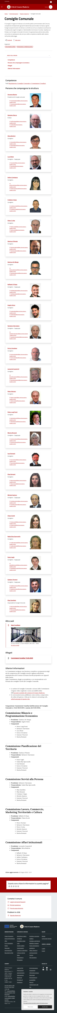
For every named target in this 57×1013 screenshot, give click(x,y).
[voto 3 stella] (14, 886)
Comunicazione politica (10, 46)
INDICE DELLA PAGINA (12, 55)
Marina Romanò (12, 433)
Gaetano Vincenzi (12, 580)
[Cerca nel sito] (50, 7)
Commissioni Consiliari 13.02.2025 (22, 658)
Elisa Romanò (11, 474)
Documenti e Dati (9, 953)
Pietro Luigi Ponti (12, 412)
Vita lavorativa (33, 957)
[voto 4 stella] (16, 886)
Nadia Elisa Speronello (14, 537)
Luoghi (43, 948)
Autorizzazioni (20, 948)
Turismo (31, 955)
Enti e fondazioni (9, 943)
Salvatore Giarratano (13, 326)
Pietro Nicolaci (12, 391)
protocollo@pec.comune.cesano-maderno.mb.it (10, 992)
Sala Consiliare (15, 625)
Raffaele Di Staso (12, 284)
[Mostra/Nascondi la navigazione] (2, 7)
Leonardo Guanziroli (13, 369)
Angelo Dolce (11, 305)
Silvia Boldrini (11, 136)
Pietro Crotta (11, 221)
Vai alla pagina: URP (9, 985)
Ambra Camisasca (13, 177)
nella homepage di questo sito (20, 699)
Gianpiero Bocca (12, 115)
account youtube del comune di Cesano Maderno (29, 693)
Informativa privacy (34, 973)
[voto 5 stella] (18, 886)
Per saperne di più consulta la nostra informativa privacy (35, 1003)
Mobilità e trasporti (34, 943)
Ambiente (19, 939)
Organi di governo (9, 936)
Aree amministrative (10, 939)
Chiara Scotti (11, 516)
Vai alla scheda (15, 645)
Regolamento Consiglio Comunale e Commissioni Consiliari (27, 83)
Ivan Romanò (11, 454)
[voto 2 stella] (11, 886)
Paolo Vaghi (11, 557)
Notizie (43, 936)
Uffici (6, 941)
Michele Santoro (12, 495)
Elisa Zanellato (12, 600)
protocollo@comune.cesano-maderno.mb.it (10, 998)
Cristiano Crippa (12, 200)
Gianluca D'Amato (13, 241)
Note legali (32, 975)
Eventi (43, 951)
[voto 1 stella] (9, 886)
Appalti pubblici (20, 946)
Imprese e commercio (34, 941)
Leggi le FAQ (20, 968)
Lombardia (7, 1)
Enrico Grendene (12, 348)
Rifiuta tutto (30, 1007)
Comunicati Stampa (46, 939)
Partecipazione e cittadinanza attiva (25, 46)
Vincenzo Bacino (12, 95)
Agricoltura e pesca (21, 936)
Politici (6, 946)
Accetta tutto (45, 1007)
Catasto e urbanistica (22, 950)
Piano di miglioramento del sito (33, 984)
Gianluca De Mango (13, 262)
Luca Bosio (11, 157)
